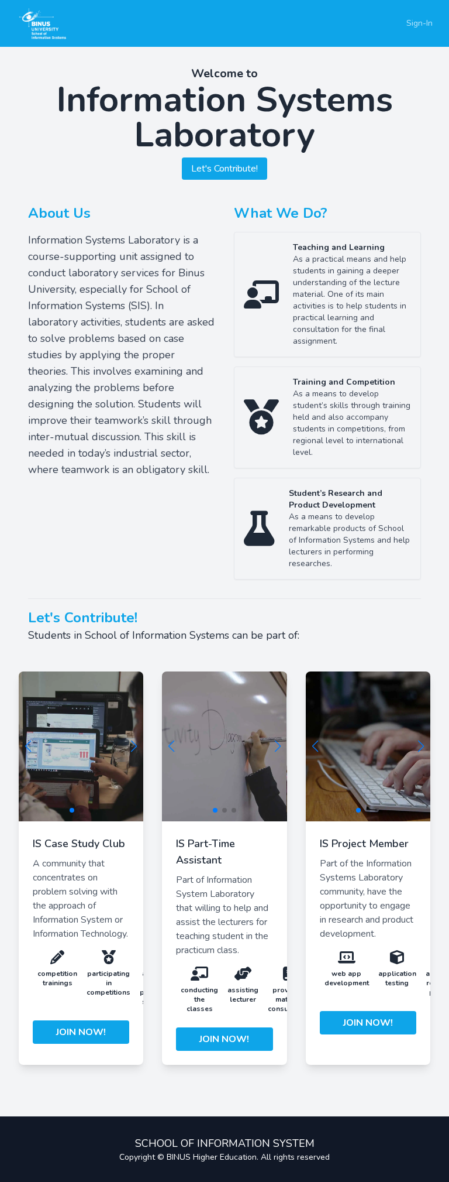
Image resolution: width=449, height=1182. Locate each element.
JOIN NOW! (81, 1032)
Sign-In (419, 23)
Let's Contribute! (224, 168)
